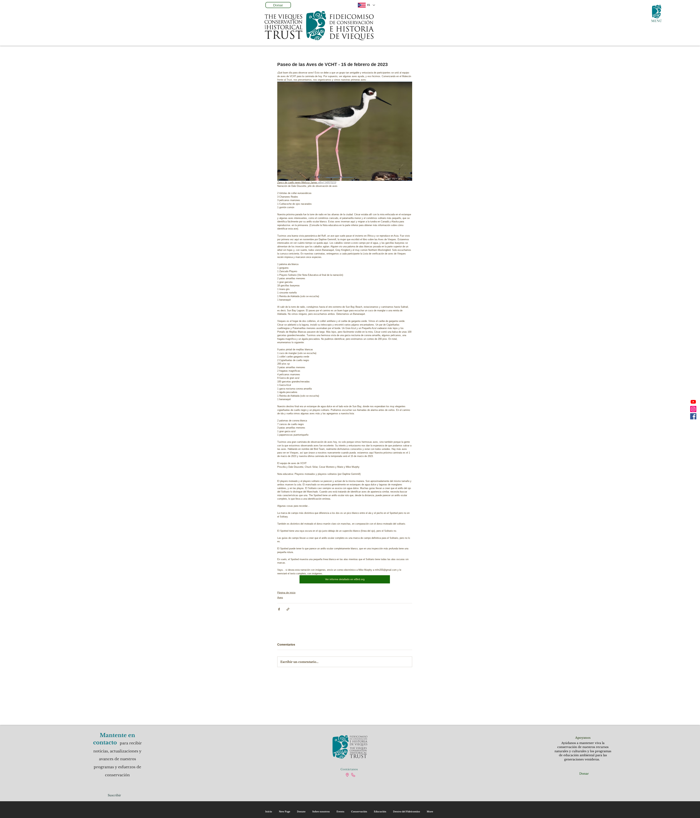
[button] (656, 12)
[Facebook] (693, 416)
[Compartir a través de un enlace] (288, 609)
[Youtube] (693, 402)
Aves (280, 597)
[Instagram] (693, 409)
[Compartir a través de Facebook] (279, 609)
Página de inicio (286, 592)
